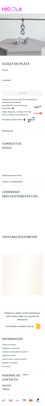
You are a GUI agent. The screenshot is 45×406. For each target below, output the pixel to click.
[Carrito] (41, 9)
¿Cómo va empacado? (12, 182)
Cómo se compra (9, 345)
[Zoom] (43, 53)
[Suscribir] (38, 326)
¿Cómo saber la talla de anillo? (14, 359)
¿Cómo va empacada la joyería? (15, 352)
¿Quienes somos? (9, 355)
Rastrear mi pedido (10, 363)
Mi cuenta (6, 366)
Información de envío (12, 175)
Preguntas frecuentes (11, 348)
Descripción (7, 131)
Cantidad (6, 80)
